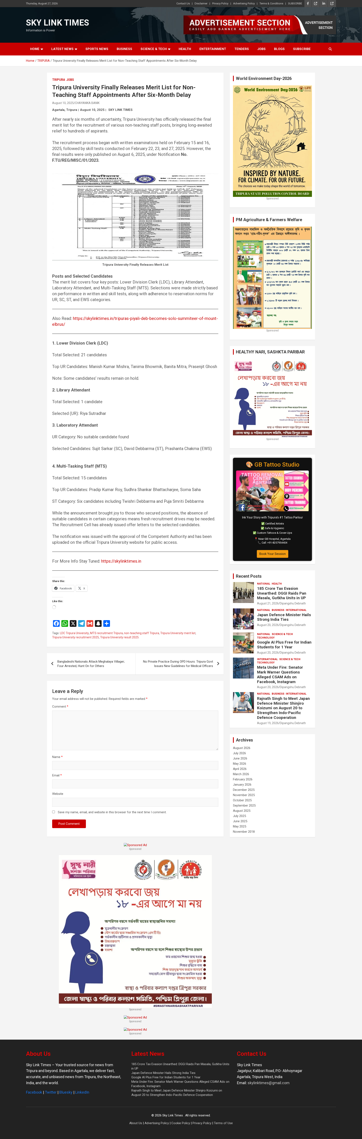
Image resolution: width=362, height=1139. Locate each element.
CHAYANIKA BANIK (87, 103)
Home (34, 49)
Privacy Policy (220, 3)
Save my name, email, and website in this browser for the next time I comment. (112, 812)
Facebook (34, 1092)
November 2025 (244, 795)
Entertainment (212, 49)
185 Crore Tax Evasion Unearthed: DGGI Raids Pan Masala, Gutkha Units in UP (281, 593)
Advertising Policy (244, 3)
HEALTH (185, 49)
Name (57, 757)
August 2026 (241, 748)
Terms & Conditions (271, 3)
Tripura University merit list (177, 633)
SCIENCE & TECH (154, 49)
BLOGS (279, 49)
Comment (60, 706)
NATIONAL (263, 583)
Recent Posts (249, 576)
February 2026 (242, 779)
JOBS (261, 49)
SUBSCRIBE (295, 3)
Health (277, 583)
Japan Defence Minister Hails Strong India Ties (284, 617)
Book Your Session (272, 554)
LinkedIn (82, 1092)
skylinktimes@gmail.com (269, 1083)
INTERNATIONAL (296, 610)
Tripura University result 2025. (119, 637)
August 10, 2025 (63, 103)
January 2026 (242, 784)
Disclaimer (201, 3)
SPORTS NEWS (96, 49)
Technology (266, 637)
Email (57, 775)
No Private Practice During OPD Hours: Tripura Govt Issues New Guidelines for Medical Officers (178, 664)
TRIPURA (58, 79)
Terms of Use (223, 1123)
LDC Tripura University (74, 633)
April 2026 (240, 769)
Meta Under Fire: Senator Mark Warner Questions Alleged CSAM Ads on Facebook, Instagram (280, 674)
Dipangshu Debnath (293, 603)
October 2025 (242, 800)
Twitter (51, 1092)
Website (57, 794)
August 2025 (241, 811)
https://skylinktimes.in (121, 561)
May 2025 (239, 826)
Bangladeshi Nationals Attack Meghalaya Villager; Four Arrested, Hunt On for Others (91, 664)
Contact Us (183, 3)
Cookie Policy (180, 1123)
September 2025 (244, 805)
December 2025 (244, 790)
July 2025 (239, 816)
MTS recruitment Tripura (106, 633)
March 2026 (241, 774)
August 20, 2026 (268, 625)
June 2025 (240, 821)
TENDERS (241, 49)
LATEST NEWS (62, 49)
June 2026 (240, 758)
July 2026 (239, 753)
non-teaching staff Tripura (141, 633)
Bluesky (65, 1092)
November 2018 (244, 832)
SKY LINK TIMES (57, 23)
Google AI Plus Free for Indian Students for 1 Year (284, 644)
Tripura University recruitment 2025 (75, 637)
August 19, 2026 (268, 723)
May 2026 (239, 764)
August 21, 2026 (268, 603)
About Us (135, 1123)
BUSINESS (124, 49)
